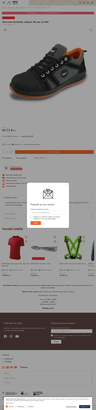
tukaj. (54, 219)
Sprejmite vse (85, 407)
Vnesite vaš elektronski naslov (40, 209)
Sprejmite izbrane (71, 407)
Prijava (36, 223)
